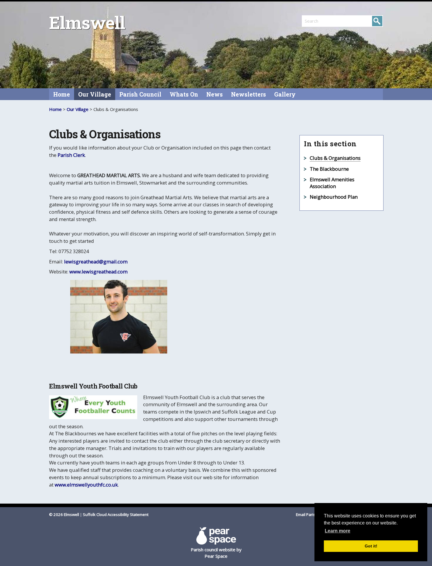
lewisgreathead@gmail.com (96, 261)
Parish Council (140, 94)
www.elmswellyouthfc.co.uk (86, 484)
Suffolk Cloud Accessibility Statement (115, 514)
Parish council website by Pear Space (216, 553)
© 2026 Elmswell (64, 514)
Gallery (285, 94)
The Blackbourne (329, 168)
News (214, 94)
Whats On (184, 94)
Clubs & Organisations (335, 158)
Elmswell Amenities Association (332, 183)
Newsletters (248, 94)
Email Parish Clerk (312, 514)
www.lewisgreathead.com (98, 271)
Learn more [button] (337, 530)
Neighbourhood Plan (334, 196)
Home (61, 94)
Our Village (94, 94)
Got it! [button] (371, 546)
